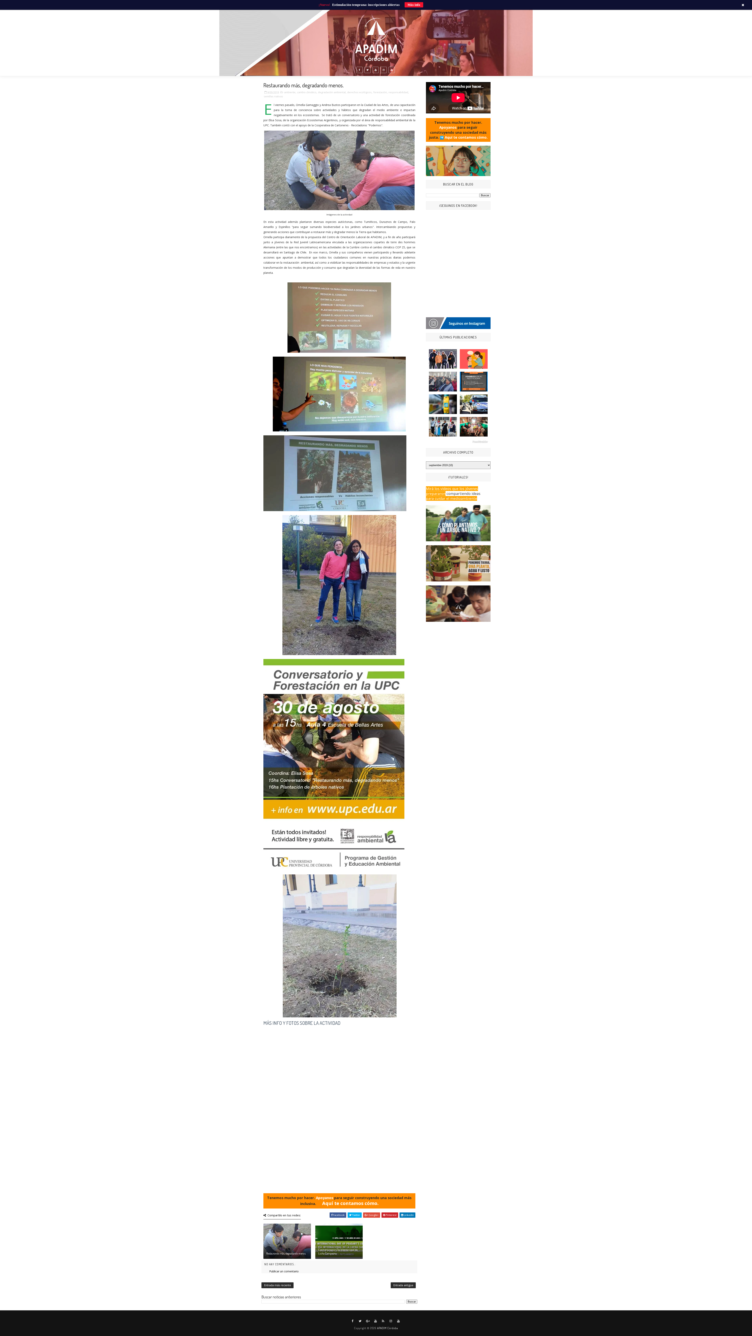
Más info (414, 5)
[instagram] (384, 70)
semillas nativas (273, 96)
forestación (380, 92)
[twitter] (367, 70)
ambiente (290, 92)
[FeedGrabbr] (458, 441)
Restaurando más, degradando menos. (286, 1253)
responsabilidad (398, 92)
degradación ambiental (332, 92)
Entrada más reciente (277, 1285)
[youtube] (375, 70)
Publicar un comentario (284, 1271)
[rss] (383, 1321)
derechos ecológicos (359, 92)
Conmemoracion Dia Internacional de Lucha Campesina (337, 1251)
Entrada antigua (403, 1285)
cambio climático (306, 92)
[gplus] (368, 1321)
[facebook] (359, 70)
